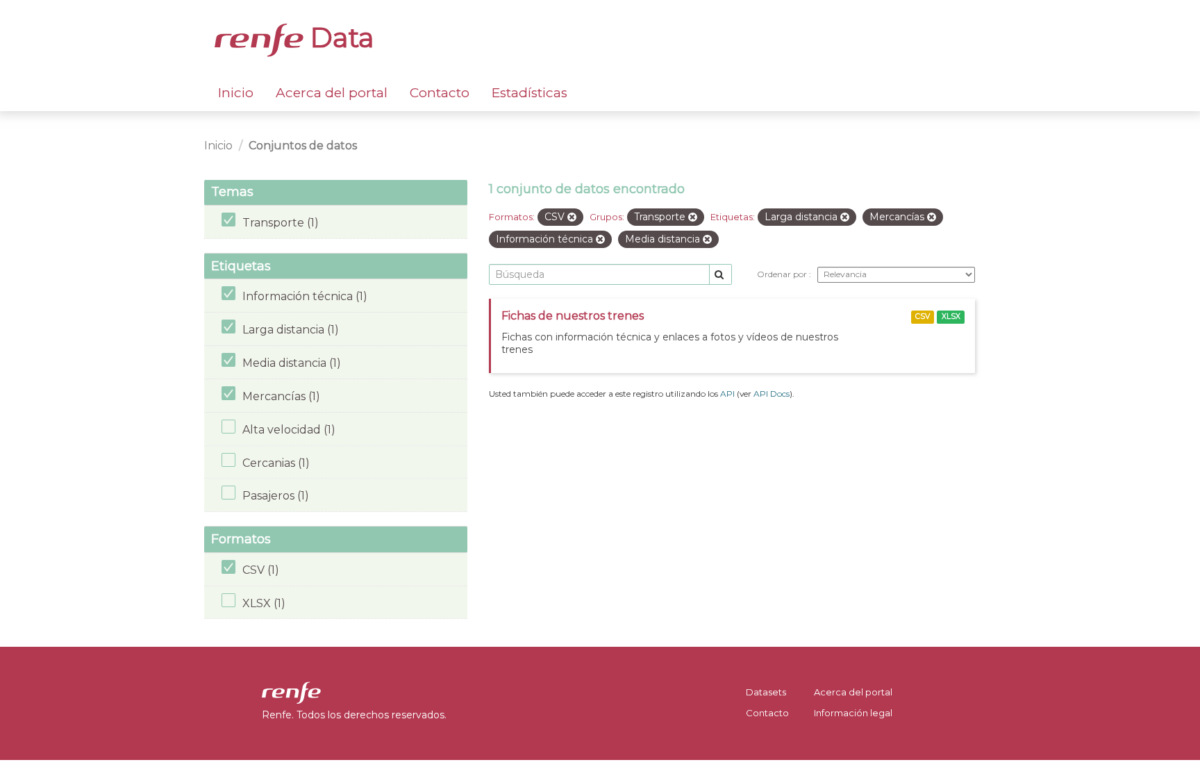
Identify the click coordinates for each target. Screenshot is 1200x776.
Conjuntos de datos (303, 145)
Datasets (766, 691)
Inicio (235, 93)
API (727, 393)
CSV (922, 316)
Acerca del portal (332, 93)
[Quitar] (571, 217)
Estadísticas (529, 93)
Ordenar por (783, 274)
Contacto (439, 93)
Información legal (853, 712)
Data (338, 37)
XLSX (951, 316)
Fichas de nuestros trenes (572, 315)
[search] (720, 275)
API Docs (771, 393)
